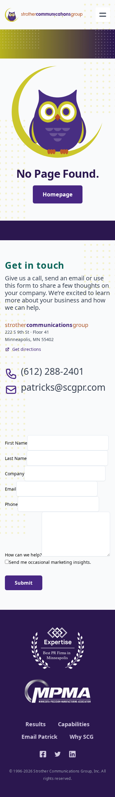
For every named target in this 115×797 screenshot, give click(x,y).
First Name (16, 443)
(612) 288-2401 (52, 371)
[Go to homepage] (43, 15)
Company (14, 473)
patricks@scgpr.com (63, 387)
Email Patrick (39, 736)
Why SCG (82, 736)
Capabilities (74, 724)
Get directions (26, 349)
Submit (24, 582)
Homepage (58, 194)
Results (35, 724)
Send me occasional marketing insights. (50, 562)
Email (10, 489)
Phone (11, 504)
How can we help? (23, 555)
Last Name (16, 458)
